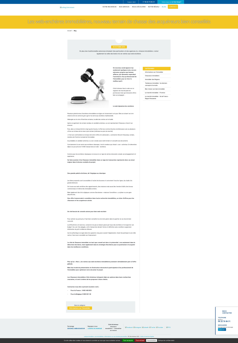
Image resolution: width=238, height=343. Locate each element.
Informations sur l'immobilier (79, 308)
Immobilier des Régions (152, 79)
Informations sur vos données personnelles (115, 336)
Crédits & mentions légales (147, 336)
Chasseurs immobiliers (152, 76)
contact (222, 329)
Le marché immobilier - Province (155, 93)
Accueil (69, 30)
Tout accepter (128, 340)
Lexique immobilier (89, 336)
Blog (75, 30)
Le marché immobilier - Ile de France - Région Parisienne (157, 97)
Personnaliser (151, 340)
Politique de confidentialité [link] (166, 340)
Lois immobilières (99, 336)
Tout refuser (140, 340)
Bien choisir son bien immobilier (155, 89)
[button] (110, 7)
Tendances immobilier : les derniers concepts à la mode (156, 84)
